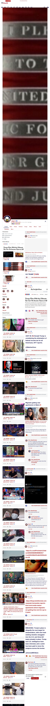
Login (27, 678)
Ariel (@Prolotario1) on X (30, 573)
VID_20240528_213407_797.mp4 (10, 634)
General (5, 614)
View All (4, 286)
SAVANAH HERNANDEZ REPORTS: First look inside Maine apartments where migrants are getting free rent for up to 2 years (36, 422)
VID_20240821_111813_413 (9, 501)
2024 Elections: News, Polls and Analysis (33, 252)
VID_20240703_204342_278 (9, 543)
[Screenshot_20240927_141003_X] (19, 254)
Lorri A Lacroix (34, 450)
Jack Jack (29, 281)
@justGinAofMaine (24, 0)
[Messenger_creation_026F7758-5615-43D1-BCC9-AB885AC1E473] (13, 247)
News (5, 656)
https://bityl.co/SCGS (33, 668)
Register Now (35, 678)
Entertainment (6, 397)
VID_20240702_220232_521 (9, 564)
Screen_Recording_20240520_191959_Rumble (34, 375)
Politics (5, 418)
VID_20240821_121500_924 (9, 480)
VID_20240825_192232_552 (9, 396)
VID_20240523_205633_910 (9, 697)
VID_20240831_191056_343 (9, 333)
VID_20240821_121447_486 (9, 438)
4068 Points (7, 237)
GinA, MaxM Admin (31, 232)
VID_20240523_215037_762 (9, 655)
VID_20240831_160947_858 (9, 354)
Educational (6, 334)
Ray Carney (29, 619)
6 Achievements (8, 235)
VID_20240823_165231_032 (9, 417)
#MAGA (30, 321)
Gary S (14, 221)
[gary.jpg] (19, 278)
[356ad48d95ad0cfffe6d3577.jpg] (8, 278)
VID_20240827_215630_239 (9, 375)
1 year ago (29, 237)
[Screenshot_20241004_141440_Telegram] (8, 254)
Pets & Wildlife (6, 698)
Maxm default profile (16, 222)
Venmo (21, 0)
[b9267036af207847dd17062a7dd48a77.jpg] (13, 266)
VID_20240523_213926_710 (9, 676)
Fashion (5, 677)
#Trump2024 (35, 321)
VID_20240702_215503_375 (9, 586)
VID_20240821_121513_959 (9, 459)
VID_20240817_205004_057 (9, 522)
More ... (42, 446)
